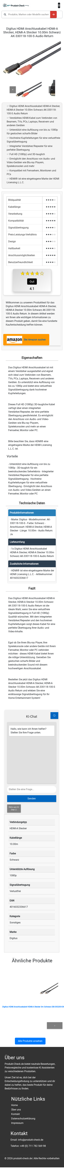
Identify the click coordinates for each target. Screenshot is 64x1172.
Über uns (16, 1109)
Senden (31, 798)
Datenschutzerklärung (23, 1118)
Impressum (17, 1123)
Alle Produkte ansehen (30, 1041)
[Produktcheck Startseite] (16, 5)
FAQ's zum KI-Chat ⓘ (14, 808)
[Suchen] (53, 14)
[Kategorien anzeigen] (59, 5)
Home (14, 1105)
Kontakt (15, 1114)
